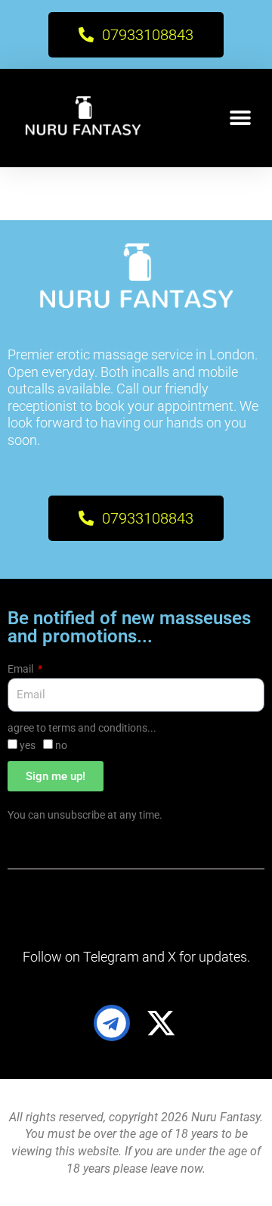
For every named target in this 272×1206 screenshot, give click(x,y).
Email (22, 669)
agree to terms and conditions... (82, 728)
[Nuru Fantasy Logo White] (82, 118)
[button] (240, 118)
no (61, 745)
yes (28, 745)
